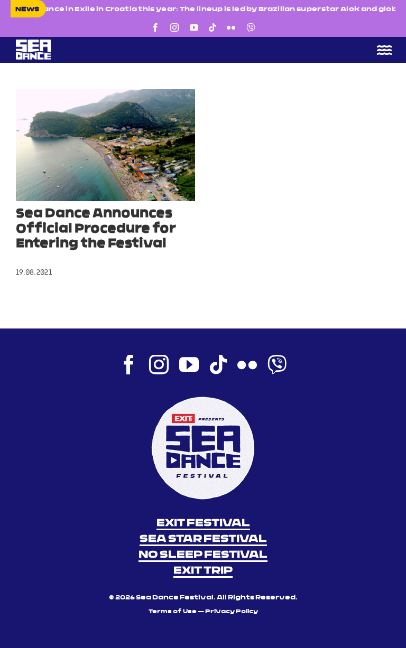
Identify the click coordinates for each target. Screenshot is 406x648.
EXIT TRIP (203, 571)
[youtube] (194, 27)
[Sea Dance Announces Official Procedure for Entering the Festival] (105, 145)
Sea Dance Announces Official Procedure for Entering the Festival (96, 229)
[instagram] (174, 27)
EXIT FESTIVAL (203, 523)
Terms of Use (173, 612)
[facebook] (155, 27)
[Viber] (250, 27)
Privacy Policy (231, 612)
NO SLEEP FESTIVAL (203, 555)
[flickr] (231, 27)
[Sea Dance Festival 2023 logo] (106, 42)
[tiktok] (212, 27)
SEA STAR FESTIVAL (203, 539)
